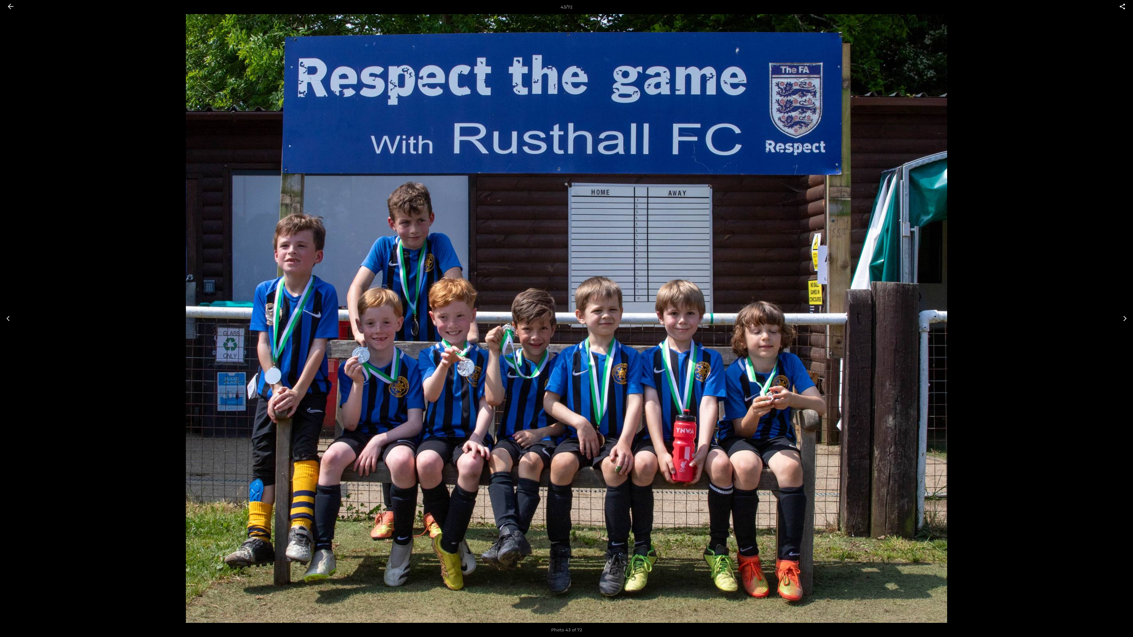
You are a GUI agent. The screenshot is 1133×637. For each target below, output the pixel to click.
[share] (1122, 7)
